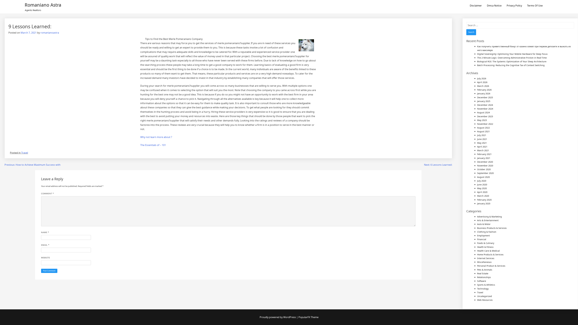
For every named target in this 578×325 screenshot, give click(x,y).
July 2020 (481, 180)
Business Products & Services (492, 228)
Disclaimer (476, 5)
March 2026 (483, 86)
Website (45, 257)
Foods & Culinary (485, 243)
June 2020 (482, 184)
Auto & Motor (484, 224)
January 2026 (483, 93)
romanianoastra (49, 32)
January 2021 (483, 158)
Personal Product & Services (491, 265)
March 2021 (483, 150)
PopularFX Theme (308, 317)
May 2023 (482, 120)
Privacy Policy (514, 5)
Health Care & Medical (488, 250)
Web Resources (485, 300)
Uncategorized (484, 296)
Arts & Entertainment (488, 220)
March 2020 (483, 195)
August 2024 (483, 112)
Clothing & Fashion (486, 231)
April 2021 (482, 146)
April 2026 (482, 82)
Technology (483, 288)
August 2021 (483, 131)
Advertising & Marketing (489, 216)
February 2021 (484, 154)
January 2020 (483, 203)
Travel (24, 152)
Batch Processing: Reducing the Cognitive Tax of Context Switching (511, 65)
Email (45, 245)
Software (481, 281)
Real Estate (482, 273)
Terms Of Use (535, 5)
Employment (483, 235)
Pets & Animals (484, 269)
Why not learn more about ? (156, 137)
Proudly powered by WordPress (278, 317)
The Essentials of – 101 (153, 145)
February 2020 (484, 199)
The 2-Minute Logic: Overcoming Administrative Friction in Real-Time (512, 57)
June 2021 (482, 139)
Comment (47, 193)
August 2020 (483, 177)
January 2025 (483, 101)
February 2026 (484, 89)
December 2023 (485, 116)
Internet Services (485, 258)
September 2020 (485, 173)
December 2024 (485, 105)
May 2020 (482, 188)
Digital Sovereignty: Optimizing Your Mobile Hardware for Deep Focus (512, 54)
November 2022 (485, 123)
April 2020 (482, 192)
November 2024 (485, 108)
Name (45, 232)
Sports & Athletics (486, 284)
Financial (481, 239)
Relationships (484, 277)
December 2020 (485, 161)
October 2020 (484, 169)
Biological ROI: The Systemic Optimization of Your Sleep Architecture (511, 61)
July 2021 (481, 135)
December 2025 (485, 97)
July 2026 (481, 78)
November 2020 (485, 165)
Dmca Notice (494, 5)
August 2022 (483, 127)
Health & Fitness (485, 247)
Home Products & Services (490, 254)
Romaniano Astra (43, 5)
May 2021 (482, 142)
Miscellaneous (484, 262)
